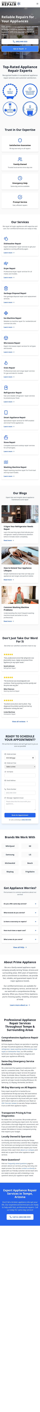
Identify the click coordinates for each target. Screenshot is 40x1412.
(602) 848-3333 (26, 820)
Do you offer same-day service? (20, 903)
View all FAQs (18, 947)
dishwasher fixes (14, 1051)
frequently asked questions (17, 1163)
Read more (8, 540)
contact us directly (28, 1168)
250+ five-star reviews (9, 1103)
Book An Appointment (20, 815)
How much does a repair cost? (20, 930)
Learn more (8, 253)
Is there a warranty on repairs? (20, 921)
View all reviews (18, 721)
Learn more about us (19, 1005)
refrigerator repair (7, 1049)
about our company (28, 1150)
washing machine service (24, 1049)
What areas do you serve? (20, 939)
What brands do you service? (20, 912)
